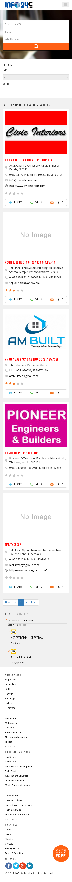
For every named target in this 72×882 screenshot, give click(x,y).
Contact (9, 843)
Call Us (37, 202)
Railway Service (13, 809)
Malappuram (11, 722)
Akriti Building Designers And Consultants (30, 262)
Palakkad (10, 727)
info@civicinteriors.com (23, 180)
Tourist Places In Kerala (17, 814)
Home (8, 829)
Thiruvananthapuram (16, 737)
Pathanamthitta (13, 732)
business (17, 202)
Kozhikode (10, 718)
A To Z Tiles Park (21, 657)
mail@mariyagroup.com (24, 565)
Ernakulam (10, 684)
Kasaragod (10, 698)
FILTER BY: (8, 65)
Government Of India (15, 780)
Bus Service (11, 756)
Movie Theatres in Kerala (17, 785)
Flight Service (11, 771)
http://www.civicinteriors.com (27, 186)
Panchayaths (11, 795)
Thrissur (9, 741)
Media (8, 834)
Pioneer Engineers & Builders (21, 453)
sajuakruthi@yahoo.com (24, 283)
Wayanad (10, 746)
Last (34, 602)
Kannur (9, 693)
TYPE (5, 70)
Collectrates (11, 761)
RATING (6, 84)
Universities (11, 819)
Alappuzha (10, 679)
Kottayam (10, 707)
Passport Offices (13, 800)
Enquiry (58, 202)
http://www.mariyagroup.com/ (28, 570)
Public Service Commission (18, 805)
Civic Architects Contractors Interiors (28, 160)
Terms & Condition (14, 853)
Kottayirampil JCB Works (27, 637)
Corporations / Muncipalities (19, 766)
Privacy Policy (12, 848)
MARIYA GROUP (13, 545)
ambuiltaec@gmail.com (23, 376)
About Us (9, 838)
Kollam (8, 703)
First (7, 602)
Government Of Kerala (16, 775)
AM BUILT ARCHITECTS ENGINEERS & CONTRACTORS (31, 360)
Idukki (8, 689)
